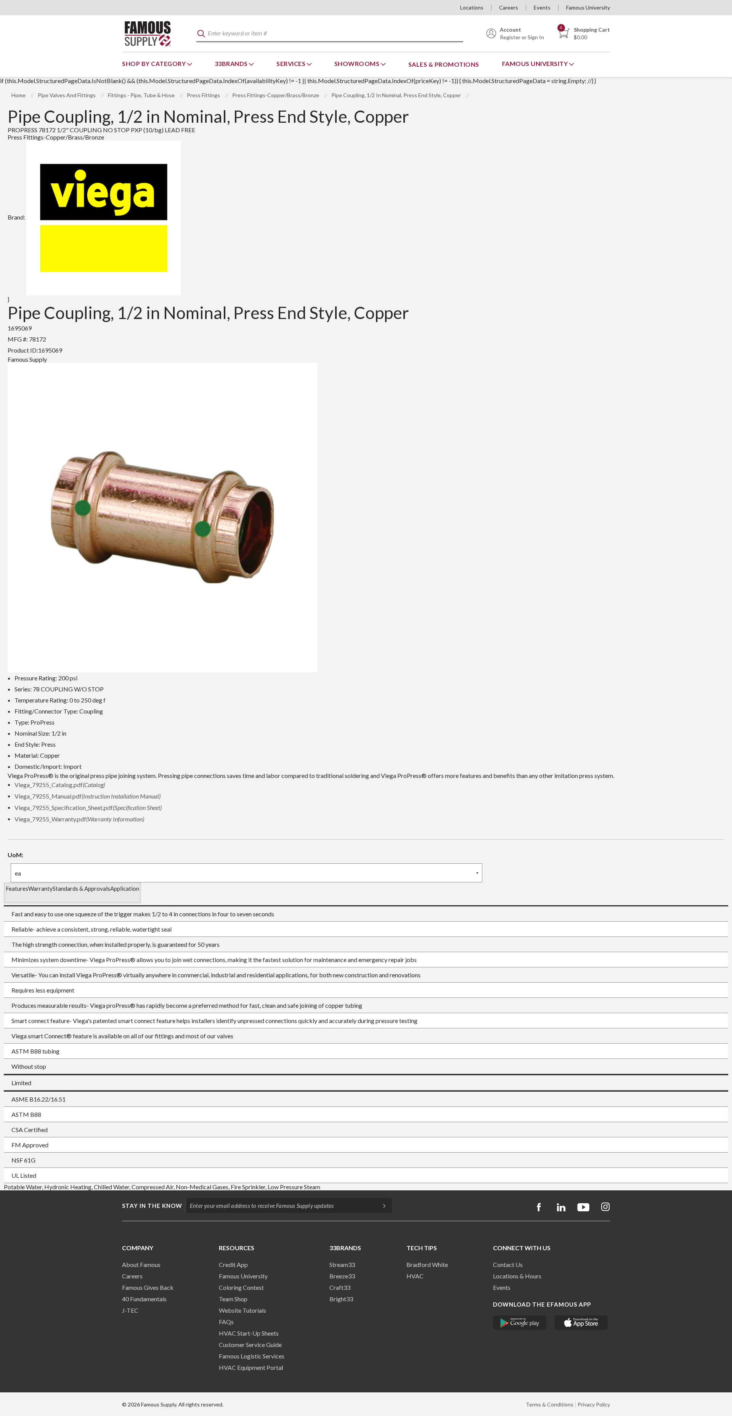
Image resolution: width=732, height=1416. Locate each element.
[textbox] (329, 33)
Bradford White (427, 1264)
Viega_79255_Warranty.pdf (79, 819)
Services (291, 63)
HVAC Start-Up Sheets (249, 1333)
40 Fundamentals (144, 1298)
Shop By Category (154, 63)
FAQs (226, 1321)
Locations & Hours (517, 1276)
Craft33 (339, 1287)
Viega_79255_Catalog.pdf (59, 784)
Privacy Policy (594, 1404)
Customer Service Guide (250, 1344)
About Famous (141, 1264)
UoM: (15, 854)
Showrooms (357, 63)
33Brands (232, 63)
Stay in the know (152, 1205)
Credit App (233, 1264)
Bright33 (341, 1298)
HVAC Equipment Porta (250, 1367)
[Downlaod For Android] (520, 1322)
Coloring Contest (241, 1287)
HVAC (415, 1276)
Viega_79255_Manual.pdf (87, 796)
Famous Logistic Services (251, 1356)
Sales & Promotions (443, 64)
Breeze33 (342, 1276)
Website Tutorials (242, 1310)
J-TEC (130, 1310)
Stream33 (342, 1264)
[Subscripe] (380, 1205)
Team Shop (233, 1298)
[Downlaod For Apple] (581, 1322)
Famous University (588, 7)
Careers (508, 7)
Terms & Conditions (549, 1404)
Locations (471, 7)
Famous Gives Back (147, 1287)
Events (542, 7)
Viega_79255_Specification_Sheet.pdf (88, 807)
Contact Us (508, 1264)
